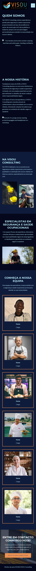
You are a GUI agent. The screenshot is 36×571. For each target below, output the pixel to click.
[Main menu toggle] (33, 5)
